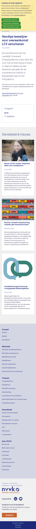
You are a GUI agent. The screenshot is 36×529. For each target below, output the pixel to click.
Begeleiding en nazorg (9, 357)
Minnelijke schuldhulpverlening (11, 349)
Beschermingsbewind (9, 364)
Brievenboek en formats (9, 423)
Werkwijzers (6, 431)
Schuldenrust (6, 385)
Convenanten (6, 416)
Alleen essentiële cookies (11, 27)
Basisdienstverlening (8, 388)
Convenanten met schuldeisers (12, 395)
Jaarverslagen (6, 466)
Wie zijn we (5, 444)
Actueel (5, 329)
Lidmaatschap (6, 459)
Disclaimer (18, 525)
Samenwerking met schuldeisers (12, 371)
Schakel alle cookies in (10, 20)
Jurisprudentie (6, 434)
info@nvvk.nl (10, 116)
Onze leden (5, 455)
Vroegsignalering (7, 381)
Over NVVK (7, 441)
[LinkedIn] (15, 498)
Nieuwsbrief (6, 340)
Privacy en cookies (18, 523)
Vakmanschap (6, 392)
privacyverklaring (19, 15)
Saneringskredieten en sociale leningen (14, 399)
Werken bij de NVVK (8, 462)
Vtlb (3, 427)
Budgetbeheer (6, 360)
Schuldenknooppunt (8, 403)
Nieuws (4, 332)
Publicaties (5, 469)
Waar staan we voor (8, 448)
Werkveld (6, 346)
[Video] (20, 498)
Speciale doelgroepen (9, 368)
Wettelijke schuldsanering (10, 353)
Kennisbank (7, 409)
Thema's (5, 378)
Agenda (4, 336)
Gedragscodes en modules (10, 420)
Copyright (18, 527)
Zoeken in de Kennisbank (10, 412)
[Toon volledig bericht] (18, 168)
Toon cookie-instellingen (11, 23)
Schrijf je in (9, 515)
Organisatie (5, 451)
